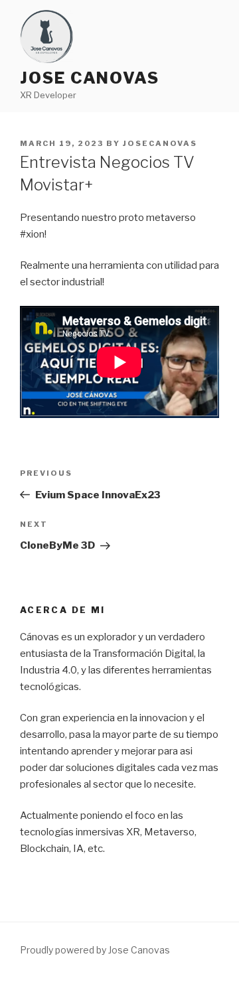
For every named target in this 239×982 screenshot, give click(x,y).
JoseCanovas (160, 143)
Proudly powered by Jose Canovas (95, 949)
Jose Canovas (89, 78)
